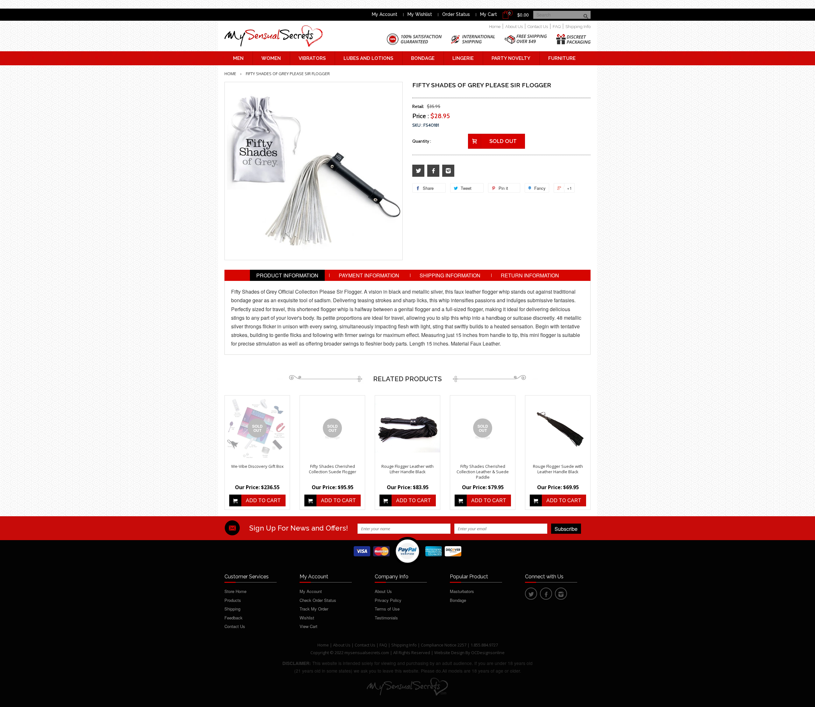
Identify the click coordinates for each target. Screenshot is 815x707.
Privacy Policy (388, 600)
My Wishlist (420, 14)
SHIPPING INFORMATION (450, 275)
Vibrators (312, 58)
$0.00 (523, 14)
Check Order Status (318, 600)
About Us (514, 26)
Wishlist (307, 618)
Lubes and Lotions (368, 58)
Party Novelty (511, 58)
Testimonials (386, 618)
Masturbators (462, 591)
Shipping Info (578, 26)
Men (238, 58)
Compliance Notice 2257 (444, 645)
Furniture (562, 58)
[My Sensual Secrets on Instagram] (448, 171)
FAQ (557, 26)
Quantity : (421, 141)
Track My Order (314, 609)
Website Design (449, 652)
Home (494, 26)
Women (271, 58)
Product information (287, 275)
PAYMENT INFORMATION (369, 275)
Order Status (456, 14)
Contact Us (538, 26)
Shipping (232, 609)
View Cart (308, 626)
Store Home (235, 591)
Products (232, 600)
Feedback (233, 618)
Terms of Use (387, 609)
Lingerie (463, 58)
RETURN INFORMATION (530, 275)
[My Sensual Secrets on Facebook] (433, 171)
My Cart (488, 14)
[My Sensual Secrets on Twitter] (418, 171)
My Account (384, 14)
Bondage (423, 58)
